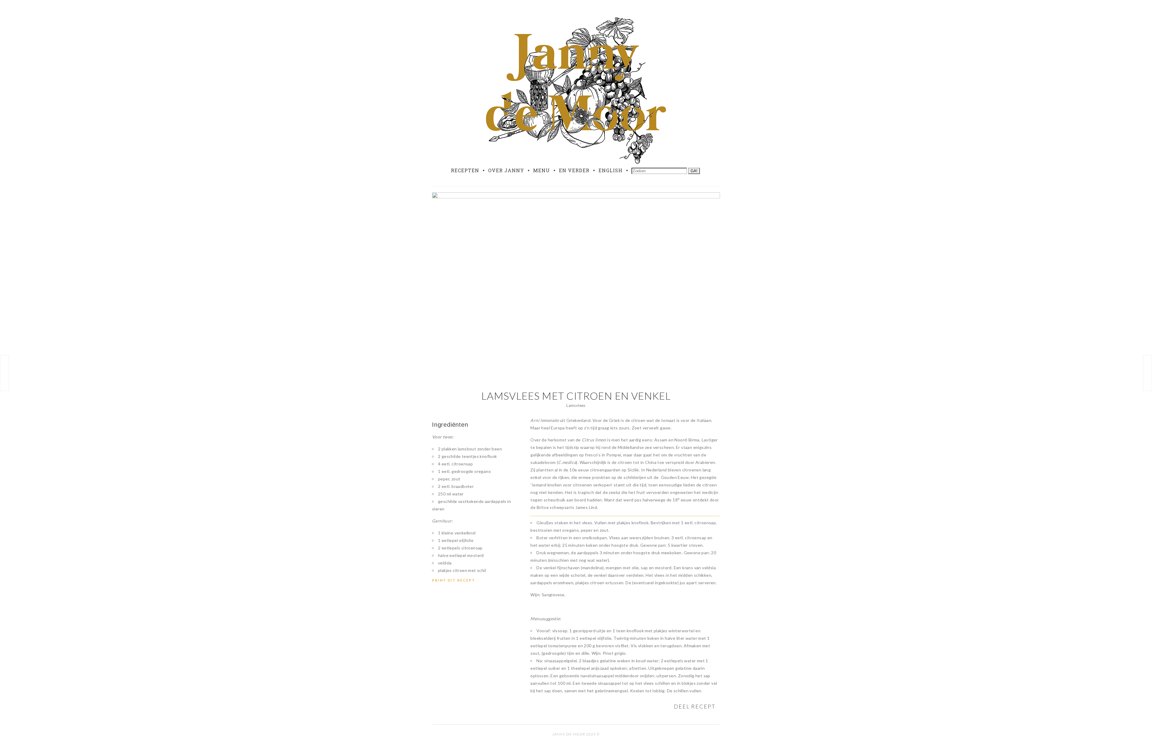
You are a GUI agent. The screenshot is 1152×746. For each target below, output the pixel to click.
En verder (574, 170)
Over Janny (506, 170)
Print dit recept (453, 580)
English (610, 170)
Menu (541, 170)
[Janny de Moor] (576, 89)
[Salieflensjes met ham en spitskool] (4, 373)
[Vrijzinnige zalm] (1147, 373)
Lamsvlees (576, 405)
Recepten (465, 170)
